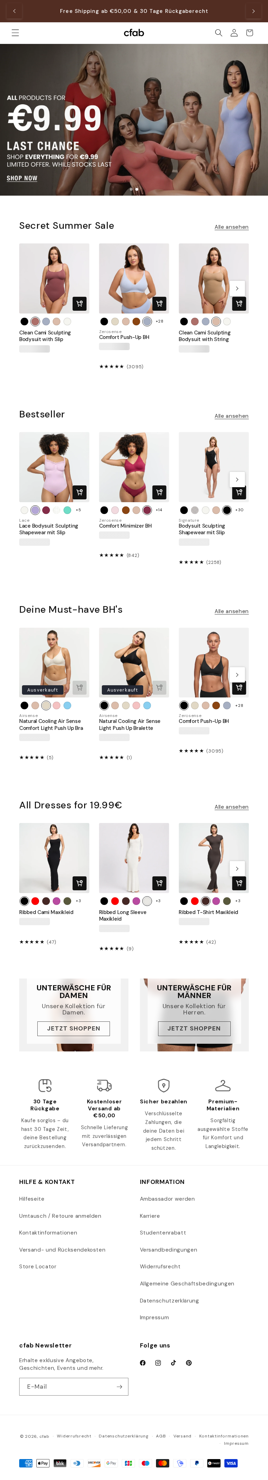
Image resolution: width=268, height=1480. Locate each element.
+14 (159, 509)
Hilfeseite (32, 1198)
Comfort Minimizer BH (125, 526)
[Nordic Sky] (46, 321)
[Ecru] (115, 321)
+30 (239, 509)
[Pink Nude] (115, 510)
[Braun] (136, 321)
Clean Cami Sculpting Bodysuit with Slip (45, 336)
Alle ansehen (232, 227)
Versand (182, 1436)
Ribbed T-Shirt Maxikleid (208, 912)
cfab (44, 1436)
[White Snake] (195, 510)
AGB (161, 1436)
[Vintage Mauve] (35, 321)
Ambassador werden (167, 1198)
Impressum (154, 1317)
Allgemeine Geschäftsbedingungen (187, 1283)
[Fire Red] (35, 901)
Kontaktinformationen (48, 1232)
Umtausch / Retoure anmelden (60, 1216)
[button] (15, 32)
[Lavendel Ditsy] (56, 510)
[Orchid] (35, 510)
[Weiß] (67, 321)
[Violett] (56, 901)
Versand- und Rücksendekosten (62, 1249)
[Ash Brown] (46, 901)
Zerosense (110, 331)
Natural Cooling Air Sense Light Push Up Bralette (130, 724)
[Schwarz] (24, 321)
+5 (78, 509)
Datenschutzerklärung (169, 1300)
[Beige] (56, 321)
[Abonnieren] (119, 1387)
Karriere (150, 1216)
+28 (160, 321)
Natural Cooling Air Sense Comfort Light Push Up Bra (51, 724)
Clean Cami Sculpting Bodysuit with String (204, 336)
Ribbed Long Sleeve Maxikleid (123, 915)
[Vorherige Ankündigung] (14, 10)
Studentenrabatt (163, 1232)
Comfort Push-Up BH (124, 337)
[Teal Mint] (67, 510)
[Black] (227, 510)
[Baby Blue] (67, 705)
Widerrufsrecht (160, 1266)
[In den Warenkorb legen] (80, 304)
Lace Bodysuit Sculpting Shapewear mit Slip (48, 529)
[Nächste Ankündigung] (253, 10)
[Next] (237, 288)
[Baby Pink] (56, 705)
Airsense (28, 715)
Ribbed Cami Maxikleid (46, 912)
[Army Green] (67, 901)
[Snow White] (147, 901)
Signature (189, 520)
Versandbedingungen (169, 1249)
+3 (78, 900)
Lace (24, 520)
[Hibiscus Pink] (46, 510)
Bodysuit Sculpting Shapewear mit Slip (202, 529)
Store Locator (38, 1266)
